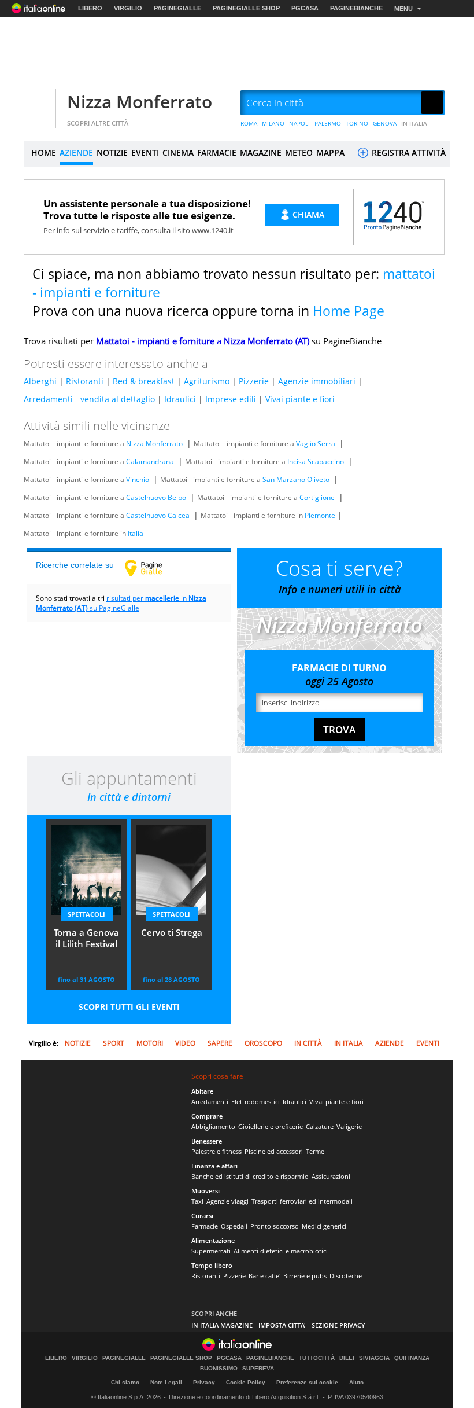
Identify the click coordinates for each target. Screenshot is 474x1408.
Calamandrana (150, 461)
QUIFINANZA (411, 1358)
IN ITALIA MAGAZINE (222, 1325)
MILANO (273, 123)
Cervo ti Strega (171, 932)
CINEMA (178, 152)
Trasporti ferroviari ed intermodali (302, 1201)
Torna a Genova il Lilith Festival (86, 938)
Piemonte (320, 515)
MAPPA (330, 152)
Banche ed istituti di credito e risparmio (250, 1176)
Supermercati (211, 1251)
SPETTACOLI (86, 914)
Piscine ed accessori (274, 1151)
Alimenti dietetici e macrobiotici (281, 1251)
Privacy (204, 1382)
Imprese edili (230, 399)
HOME (43, 152)
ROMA (248, 123)
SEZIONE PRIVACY (338, 1325)
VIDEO (185, 1043)
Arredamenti (209, 1101)
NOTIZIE (112, 152)
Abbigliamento (213, 1126)
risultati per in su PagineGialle (121, 603)
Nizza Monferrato (139, 101)
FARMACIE (216, 152)
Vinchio (137, 479)
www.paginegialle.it (152, 567)
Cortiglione (317, 497)
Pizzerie (254, 381)
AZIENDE (76, 152)
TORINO (357, 123)
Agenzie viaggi (227, 1201)
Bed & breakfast (144, 381)
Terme (315, 1151)
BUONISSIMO (219, 1369)
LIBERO (90, 8)
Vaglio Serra (315, 443)
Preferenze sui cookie (307, 1382)
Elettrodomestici (255, 1101)
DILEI (346, 1358)
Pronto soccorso (274, 1226)
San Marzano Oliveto (295, 479)
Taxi (197, 1201)
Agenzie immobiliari (317, 381)
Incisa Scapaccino (315, 461)
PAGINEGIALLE (177, 8)
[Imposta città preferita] (38, 103)
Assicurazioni (331, 1176)
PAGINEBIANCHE (356, 8)
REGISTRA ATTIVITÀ (407, 152)
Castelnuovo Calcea (158, 515)
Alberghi (40, 381)
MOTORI (149, 1043)
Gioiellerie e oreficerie (270, 1126)
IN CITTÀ (308, 1043)
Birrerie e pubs (305, 1275)
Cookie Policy (245, 1382)
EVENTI (145, 152)
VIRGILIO (128, 8)
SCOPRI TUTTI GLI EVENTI (129, 1006)
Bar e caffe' (264, 1275)
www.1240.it (213, 230)
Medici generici (324, 1226)
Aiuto (356, 1382)
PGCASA (305, 8)
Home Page (348, 311)
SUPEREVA (258, 1369)
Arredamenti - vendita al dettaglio (89, 399)
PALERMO (327, 123)
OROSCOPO (263, 1043)
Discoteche (345, 1275)
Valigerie (349, 1126)
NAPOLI (299, 123)
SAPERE (220, 1043)
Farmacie (204, 1226)
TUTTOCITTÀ (317, 1358)
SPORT (113, 1043)
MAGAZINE (261, 152)
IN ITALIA (414, 123)
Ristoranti (84, 381)
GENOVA (385, 123)
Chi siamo (125, 1382)
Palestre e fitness (216, 1151)
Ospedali (234, 1226)
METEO (299, 152)
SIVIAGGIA (374, 1358)
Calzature (320, 1126)
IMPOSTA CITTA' (282, 1325)
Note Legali (166, 1382)
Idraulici (180, 399)
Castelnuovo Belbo (156, 497)
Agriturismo (206, 381)
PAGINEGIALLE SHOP (246, 8)
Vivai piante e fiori (300, 399)
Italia (135, 533)
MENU (403, 8)
